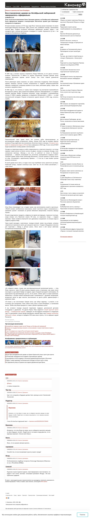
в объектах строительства (70, 9)
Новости (8, 6)
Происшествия (31, 495)
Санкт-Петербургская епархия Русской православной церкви (22, 331)
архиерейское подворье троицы (21, 346)
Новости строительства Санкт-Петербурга (17, 10)
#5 (16, 440)
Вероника (12, 408)
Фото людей (51, 495)
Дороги (19, 495)
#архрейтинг (35, 6)
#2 (16, 392)
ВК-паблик (44, 481)
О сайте (7, 493)
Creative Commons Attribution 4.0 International (40, 508)
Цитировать (25, 380)
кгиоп (30, 346)
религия (23, 347)
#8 (16, 469)
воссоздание (10, 346)
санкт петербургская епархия (38, 346)
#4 (16, 427)
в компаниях (66, 12)
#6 (16, 449)
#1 (16, 380)
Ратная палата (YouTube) (48, 6)
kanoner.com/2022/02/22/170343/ (38, 421)
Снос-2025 (16, 6)
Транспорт (24, 495)
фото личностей (78, 12)
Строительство (9, 495)
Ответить (20, 380)
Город (15, 495)
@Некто (9, 383)
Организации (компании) (41, 495)
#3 (16, 403)
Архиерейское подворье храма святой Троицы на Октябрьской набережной (26, 326)
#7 (16, 458)
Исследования (25, 6)
